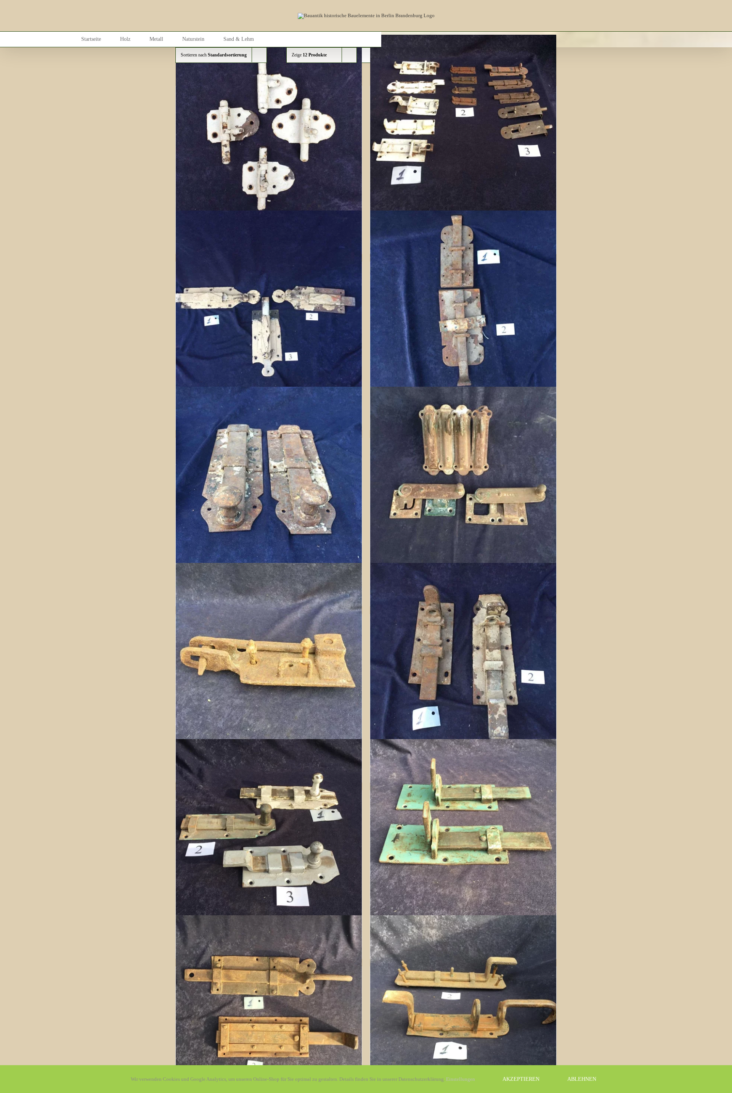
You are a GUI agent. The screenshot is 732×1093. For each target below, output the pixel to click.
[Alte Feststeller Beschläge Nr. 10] (269, 127)
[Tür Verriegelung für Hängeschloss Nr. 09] (463, 656)
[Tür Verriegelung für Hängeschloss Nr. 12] (269, 832)
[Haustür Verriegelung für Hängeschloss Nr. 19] (269, 656)
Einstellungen (461, 1079)
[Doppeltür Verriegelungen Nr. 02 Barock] (269, 303)
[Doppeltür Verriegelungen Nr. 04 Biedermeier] (269, 479)
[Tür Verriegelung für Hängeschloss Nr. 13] (463, 832)
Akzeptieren (520, 1079)
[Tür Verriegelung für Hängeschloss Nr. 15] (463, 1008)
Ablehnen (581, 1079)
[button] (298, 39)
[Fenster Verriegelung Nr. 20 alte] (463, 479)
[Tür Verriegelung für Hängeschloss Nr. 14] (269, 1008)
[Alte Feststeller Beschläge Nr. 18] (463, 127)
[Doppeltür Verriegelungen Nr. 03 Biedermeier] (463, 303)
